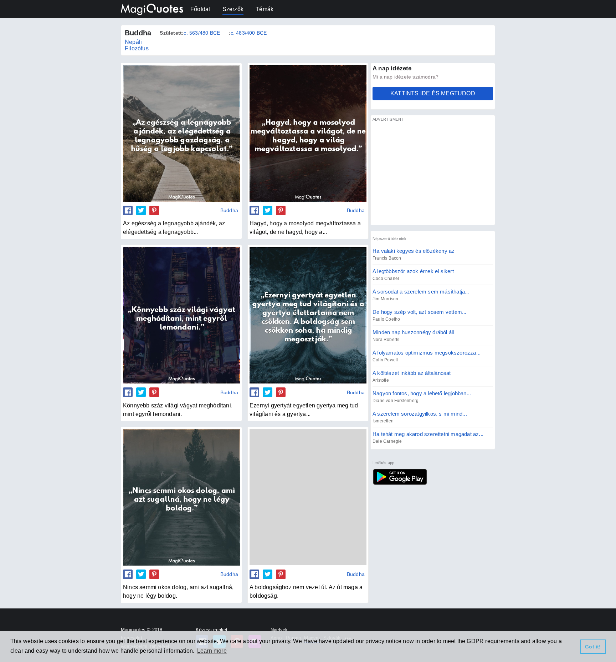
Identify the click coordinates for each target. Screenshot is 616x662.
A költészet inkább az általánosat (412, 373)
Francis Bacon (387, 258)
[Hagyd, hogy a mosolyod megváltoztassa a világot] (308, 133)
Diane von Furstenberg (396, 400)
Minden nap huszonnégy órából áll (413, 332)
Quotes (400, 476)
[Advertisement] (433, 173)
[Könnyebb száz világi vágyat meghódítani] (181, 315)
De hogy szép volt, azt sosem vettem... (420, 312)
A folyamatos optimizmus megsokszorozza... (427, 353)
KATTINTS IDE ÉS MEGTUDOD (432, 93)
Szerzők (232, 9)
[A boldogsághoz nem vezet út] (308, 497)
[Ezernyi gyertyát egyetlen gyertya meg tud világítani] (308, 315)
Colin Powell (385, 359)
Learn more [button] (212, 651)
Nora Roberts (386, 339)
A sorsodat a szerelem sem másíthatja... (421, 292)
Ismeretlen (383, 420)
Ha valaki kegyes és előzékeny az (414, 251)
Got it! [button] (593, 647)
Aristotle (381, 380)
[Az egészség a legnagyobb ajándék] (181, 133)
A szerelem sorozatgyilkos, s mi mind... (420, 414)
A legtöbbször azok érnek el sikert (413, 271)
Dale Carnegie (387, 441)
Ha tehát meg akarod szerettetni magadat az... (428, 434)
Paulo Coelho (386, 319)
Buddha (229, 210)
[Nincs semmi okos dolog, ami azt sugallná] (181, 497)
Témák (264, 9)
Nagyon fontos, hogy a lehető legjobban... (422, 393)
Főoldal (200, 9)
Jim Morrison (385, 298)
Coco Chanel (386, 278)
